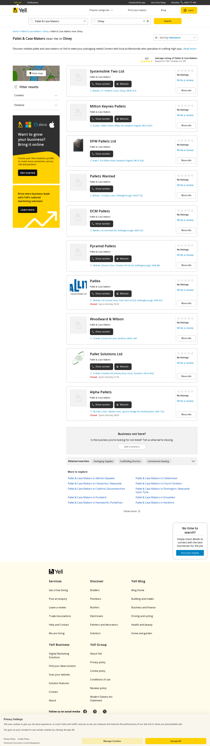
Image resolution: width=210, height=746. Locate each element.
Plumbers (95, 598)
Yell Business (32, 2)
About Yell (96, 653)
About (52, 700)
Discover (97, 581)
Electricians (96, 616)
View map (37, 73)
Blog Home (137, 590)
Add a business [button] (132, 446)
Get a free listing (158, 2)
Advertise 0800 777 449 (183, 2)
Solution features (59, 683)
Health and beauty (142, 624)
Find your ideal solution (62, 666)
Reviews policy (98, 688)
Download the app (137, 2)
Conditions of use (100, 679)
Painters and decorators (104, 624)
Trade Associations (60, 616)
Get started (27, 172)
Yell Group (98, 645)
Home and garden (141, 633)
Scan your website (59, 674)
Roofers (94, 607)
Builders (95, 590)
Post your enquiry (137, 10)
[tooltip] (148, 21)
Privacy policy (97, 662)
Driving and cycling (142, 616)
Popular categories (99, 10)
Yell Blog (138, 581)
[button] (85, 21)
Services (55, 581)
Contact (53, 691)
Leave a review (57, 607)
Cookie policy (97, 671)
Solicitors (95, 633)
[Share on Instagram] (95, 711)
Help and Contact (59, 624)
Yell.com (17, 2)
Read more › (190, 48)
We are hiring (57, 633)
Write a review (185, 80)
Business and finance (143, 607)
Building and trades (142, 598)
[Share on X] (105, 711)
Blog (163, 10)
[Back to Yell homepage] (20, 10)
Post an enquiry (58, 598)
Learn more (27, 209)
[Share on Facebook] (85, 711)
